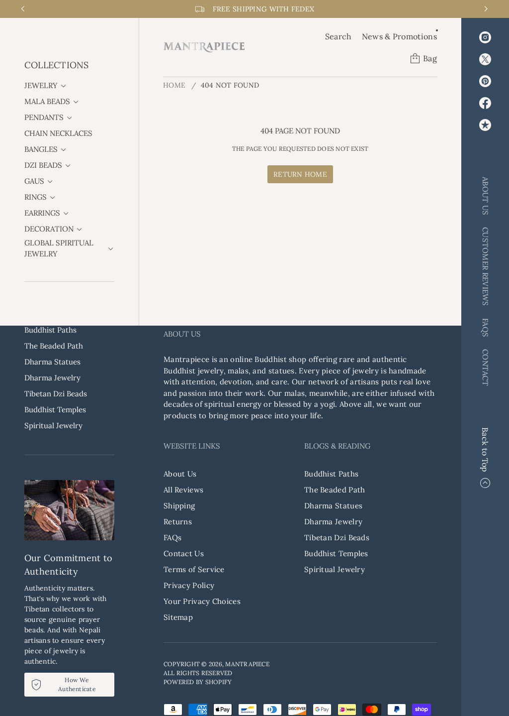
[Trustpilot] (485, 125)
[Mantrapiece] (204, 47)
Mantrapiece (247, 664)
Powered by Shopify (198, 682)
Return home (300, 174)
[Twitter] (485, 59)
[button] (338, 36)
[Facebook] (485, 103)
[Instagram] (485, 37)
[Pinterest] (485, 81)
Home (174, 85)
